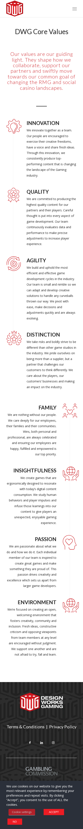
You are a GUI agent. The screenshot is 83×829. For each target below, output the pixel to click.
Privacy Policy (62, 726)
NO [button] (15, 821)
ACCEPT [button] (54, 812)
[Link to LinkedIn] (41, 743)
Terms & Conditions (25, 726)
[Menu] (74, 8)
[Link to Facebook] (30, 743)
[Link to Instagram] (53, 743)
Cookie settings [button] (22, 812)
